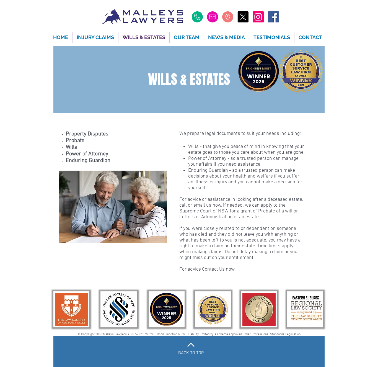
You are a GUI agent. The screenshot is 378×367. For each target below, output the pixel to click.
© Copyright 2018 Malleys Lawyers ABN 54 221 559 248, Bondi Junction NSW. (132, 334)
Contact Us (213, 269)
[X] (242, 16)
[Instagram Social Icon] (258, 16)
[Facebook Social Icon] (273, 16)
